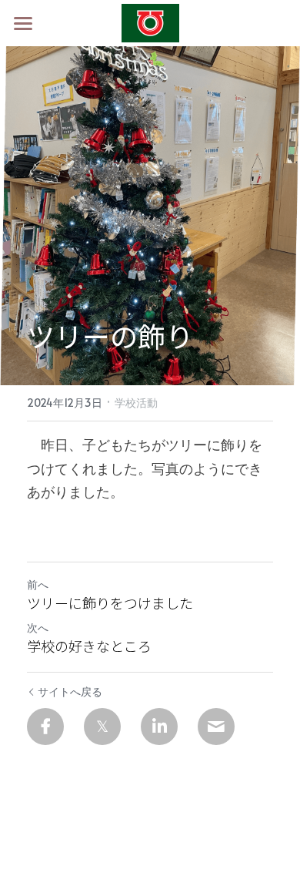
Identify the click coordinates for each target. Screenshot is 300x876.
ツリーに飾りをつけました (110, 603)
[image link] (150, 22)
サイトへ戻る (70, 691)
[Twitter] (102, 726)
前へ (37, 584)
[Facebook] (45, 726)
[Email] (216, 726)
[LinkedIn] (159, 726)
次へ (37, 627)
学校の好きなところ (89, 646)
